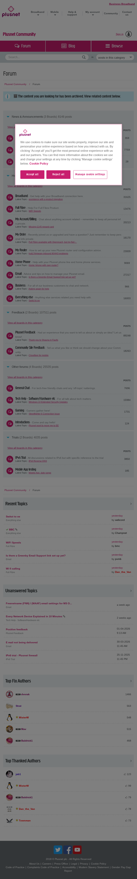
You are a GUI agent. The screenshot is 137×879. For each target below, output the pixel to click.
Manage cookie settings (90, 174)
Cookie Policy (38, 163)
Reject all (58, 174)
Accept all (32, 174)
